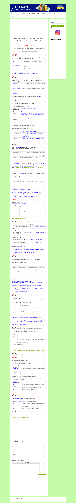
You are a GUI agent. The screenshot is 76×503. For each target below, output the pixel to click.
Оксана (15, 438)
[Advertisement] (29, 29)
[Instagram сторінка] (57, 32)
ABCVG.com (25, 499)
